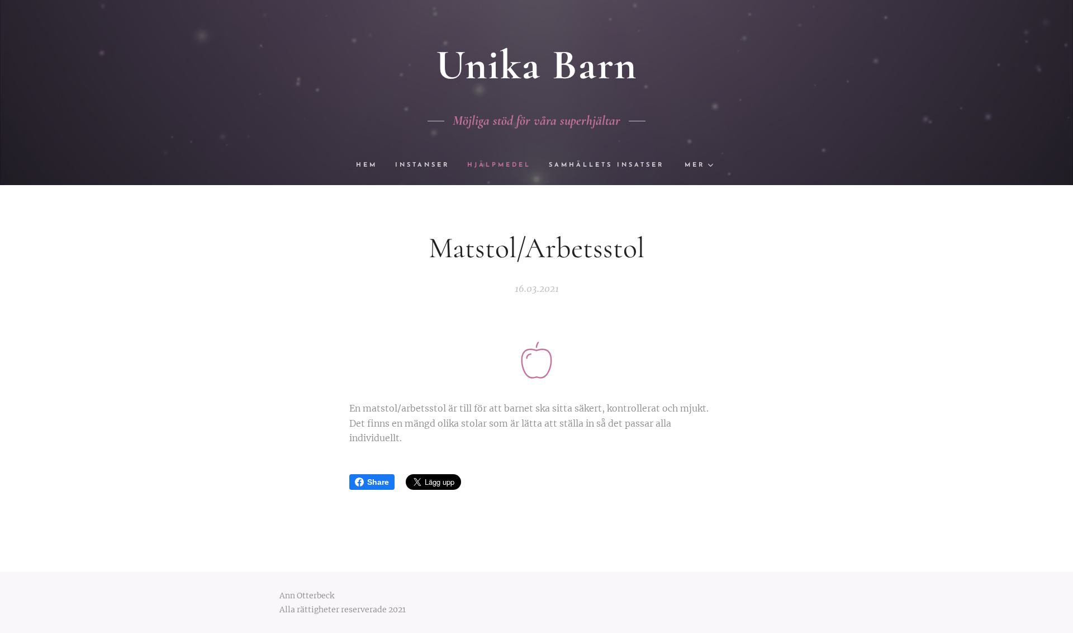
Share (378, 482)
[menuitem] (371, 165)
